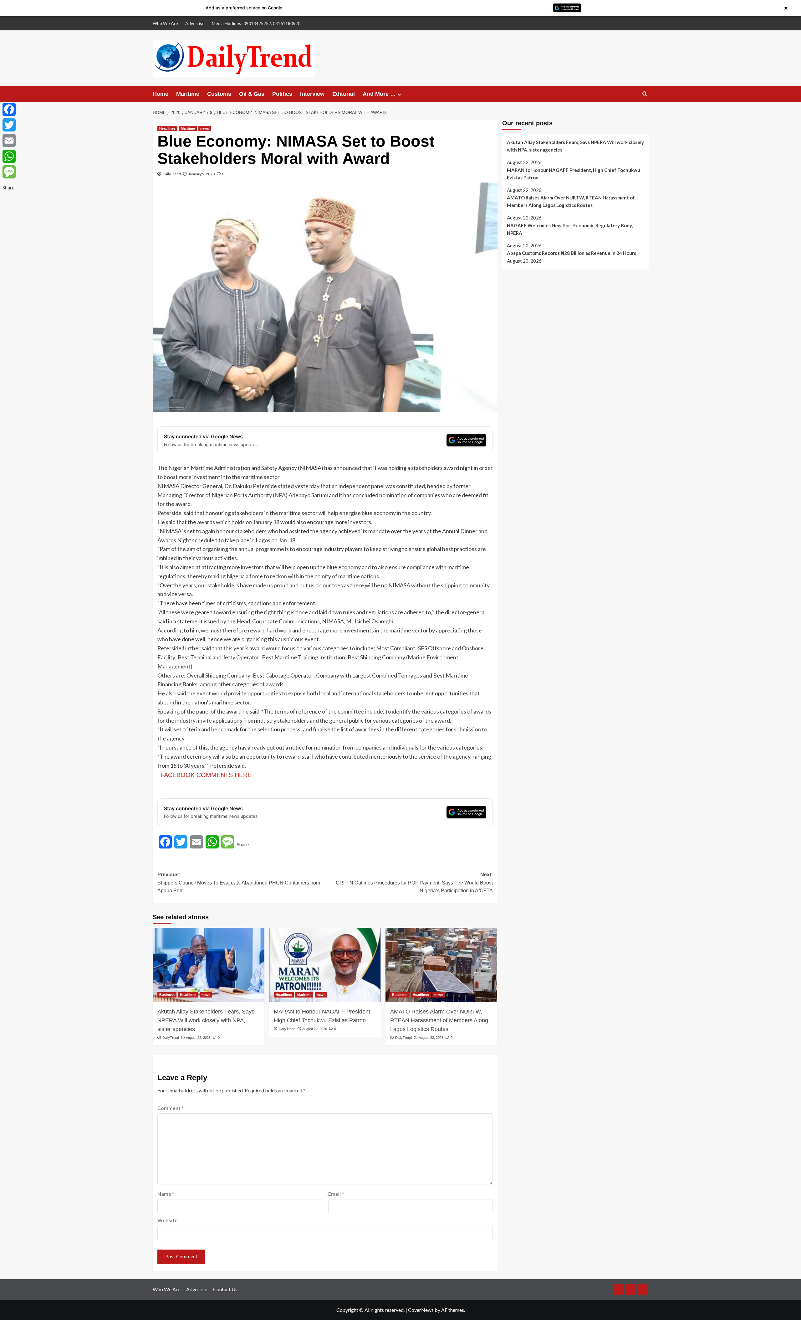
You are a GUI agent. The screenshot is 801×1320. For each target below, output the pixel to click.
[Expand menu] (399, 94)
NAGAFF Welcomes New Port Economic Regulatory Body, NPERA (570, 229)
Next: (414, 882)
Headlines (167, 128)
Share (243, 844)
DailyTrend (172, 174)
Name (165, 1194)
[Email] (9, 140)
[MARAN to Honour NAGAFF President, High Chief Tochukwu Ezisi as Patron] (325, 965)
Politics (282, 94)
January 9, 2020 (201, 174)
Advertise (195, 23)
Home (160, 94)
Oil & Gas (251, 94)
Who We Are (165, 23)
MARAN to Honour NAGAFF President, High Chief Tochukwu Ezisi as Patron (323, 1016)
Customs (219, 94)
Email (336, 1194)
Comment (170, 1108)
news (204, 128)
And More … (379, 94)
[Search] (645, 94)
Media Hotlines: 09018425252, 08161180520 (256, 23)
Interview (312, 94)
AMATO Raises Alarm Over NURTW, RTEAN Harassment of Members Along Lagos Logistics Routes (439, 1020)
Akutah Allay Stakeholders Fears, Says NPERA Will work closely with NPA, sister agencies (205, 1020)
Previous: (238, 882)
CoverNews (421, 1310)
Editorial (343, 94)
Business (167, 995)
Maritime (187, 94)
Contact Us (225, 1289)
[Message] (9, 172)
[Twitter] (9, 125)
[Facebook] (9, 109)
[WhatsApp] (9, 156)
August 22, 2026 (198, 1037)
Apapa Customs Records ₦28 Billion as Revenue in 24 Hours (571, 253)
